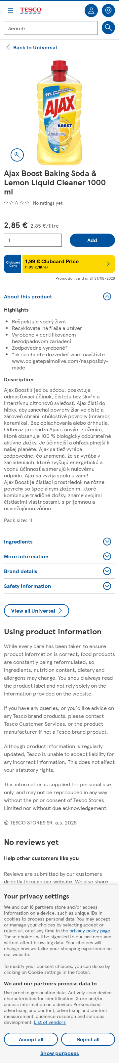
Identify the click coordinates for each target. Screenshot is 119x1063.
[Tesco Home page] (31, 11)
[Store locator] (108, 10)
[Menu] (10, 10)
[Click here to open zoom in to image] (17, 155)
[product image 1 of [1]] (59, 113)
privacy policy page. (90, 930)
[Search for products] (108, 27)
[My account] (91, 10)
